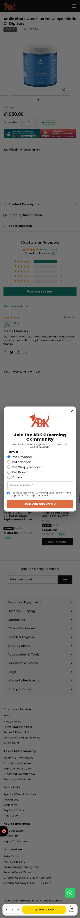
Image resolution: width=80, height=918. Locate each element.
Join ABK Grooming (40, 504)
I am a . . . (15, 452)
